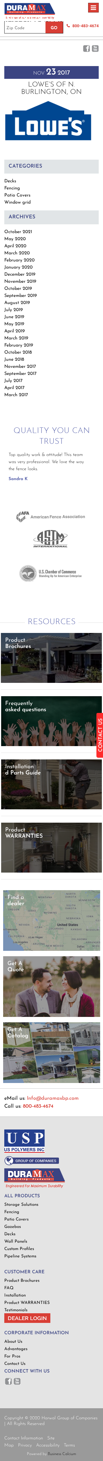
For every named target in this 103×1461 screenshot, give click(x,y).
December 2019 (19, 274)
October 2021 (18, 232)
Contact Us (14, 1364)
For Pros (12, 1356)
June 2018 (14, 359)
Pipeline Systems (20, 1256)
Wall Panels (15, 1242)
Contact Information (23, 1438)
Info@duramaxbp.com (53, 1098)
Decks (10, 181)
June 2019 (14, 317)
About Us (13, 1342)
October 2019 (18, 288)
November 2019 (20, 281)
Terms (69, 1445)
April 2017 (14, 388)
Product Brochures (21, 1281)
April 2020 (15, 246)
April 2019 (14, 331)
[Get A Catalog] (51, 1082)
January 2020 (18, 267)
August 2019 (17, 303)
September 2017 (20, 373)
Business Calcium (62, 1454)
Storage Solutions (21, 1205)
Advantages (15, 1349)
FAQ (8, 1288)
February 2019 (18, 345)
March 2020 (17, 253)
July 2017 (13, 381)
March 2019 (16, 338)
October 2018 (18, 352)
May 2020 (15, 239)
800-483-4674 (38, 1106)
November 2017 (20, 366)
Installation (15, 1295)
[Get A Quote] (51, 1016)
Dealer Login (27, 1318)
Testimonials (15, 1310)
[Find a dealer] (51, 950)
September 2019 (20, 296)
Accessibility (48, 1445)
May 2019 (14, 324)
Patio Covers (17, 195)
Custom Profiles (19, 1249)
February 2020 (19, 260)
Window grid (17, 202)
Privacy (25, 1445)
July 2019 (13, 310)
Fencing (12, 188)
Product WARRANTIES (27, 1303)
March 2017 (16, 395)
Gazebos (12, 1227)
